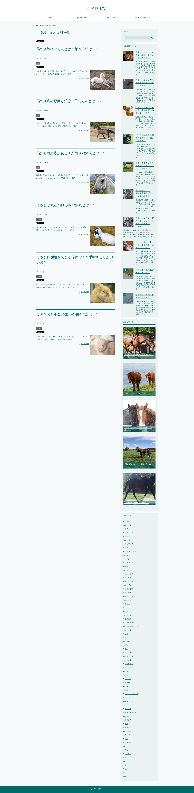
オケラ (127, 566)
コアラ (127, 604)
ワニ (126, 750)
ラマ (126, 739)
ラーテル (128, 742)
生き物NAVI (97, 8)
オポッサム (129, 581)
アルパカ (128, 540)
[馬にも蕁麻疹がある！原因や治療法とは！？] (102, 192)
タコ (126, 637)
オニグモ (128, 577)
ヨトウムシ (129, 727)
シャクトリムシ (130, 622)
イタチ (127, 555)
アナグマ (128, 525)
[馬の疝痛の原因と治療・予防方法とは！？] (102, 140)
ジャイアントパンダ (132, 626)
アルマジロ (129, 544)
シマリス (128, 619)
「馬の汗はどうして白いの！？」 (136, 393)
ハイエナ (128, 652)
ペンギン (128, 697)
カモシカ (128, 592)
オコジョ (128, 570)
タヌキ (127, 641)
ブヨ (126, 690)
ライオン (128, 731)
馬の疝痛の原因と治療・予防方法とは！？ (69, 101)
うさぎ (39, 219)
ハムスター (129, 660)
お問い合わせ (82, 18)
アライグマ (129, 533)
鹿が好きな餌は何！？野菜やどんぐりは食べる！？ (144, 193)
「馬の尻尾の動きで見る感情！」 (136, 503)
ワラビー (128, 754)
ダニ (126, 645)
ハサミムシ (129, 656)
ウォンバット (130, 563)
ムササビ (128, 716)
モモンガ (128, 720)
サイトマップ (112, 18)
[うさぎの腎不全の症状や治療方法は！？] (102, 354)
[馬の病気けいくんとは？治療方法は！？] (102, 88)
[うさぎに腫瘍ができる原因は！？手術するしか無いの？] (102, 302)
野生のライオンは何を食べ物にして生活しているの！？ (144, 55)
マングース (129, 701)
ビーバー (128, 679)
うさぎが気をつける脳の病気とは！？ (66, 205)
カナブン (128, 585)
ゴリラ (127, 611)
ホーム (51, 18)
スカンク (128, 630)
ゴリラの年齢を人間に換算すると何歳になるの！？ (144, 138)
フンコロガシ (130, 686)
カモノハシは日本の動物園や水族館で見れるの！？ (144, 82)
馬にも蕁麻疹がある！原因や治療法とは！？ (71, 153)
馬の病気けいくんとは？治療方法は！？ (67, 49)
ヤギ (126, 724)
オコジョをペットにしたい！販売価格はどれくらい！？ (144, 245)
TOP (44, 25)
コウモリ (128, 607)
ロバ (126, 746)
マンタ (127, 705)
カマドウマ (129, 589)
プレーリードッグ (131, 694)
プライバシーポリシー (142, 18)
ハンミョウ (129, 667)
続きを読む (85, 79)
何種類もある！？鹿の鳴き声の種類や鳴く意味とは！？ (144, 110)
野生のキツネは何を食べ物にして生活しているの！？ (144, 165)
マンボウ (128, 709)
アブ (126, 529)
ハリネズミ (129, 664)
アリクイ (128, 536)
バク (126, 671)
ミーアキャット (130, 712)
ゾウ (126, 634)
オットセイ (129, 574)
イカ (126, 548)
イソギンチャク (130, 551)
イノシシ (128, 559)
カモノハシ (129, 596)
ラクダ (127, 735)
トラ (126, 649)
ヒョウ (127, 675)
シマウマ (128, 615)
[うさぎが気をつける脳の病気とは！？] (102, 244)
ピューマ (128, 682)
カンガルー (129, 600)
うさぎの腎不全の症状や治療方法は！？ (67, 314)
